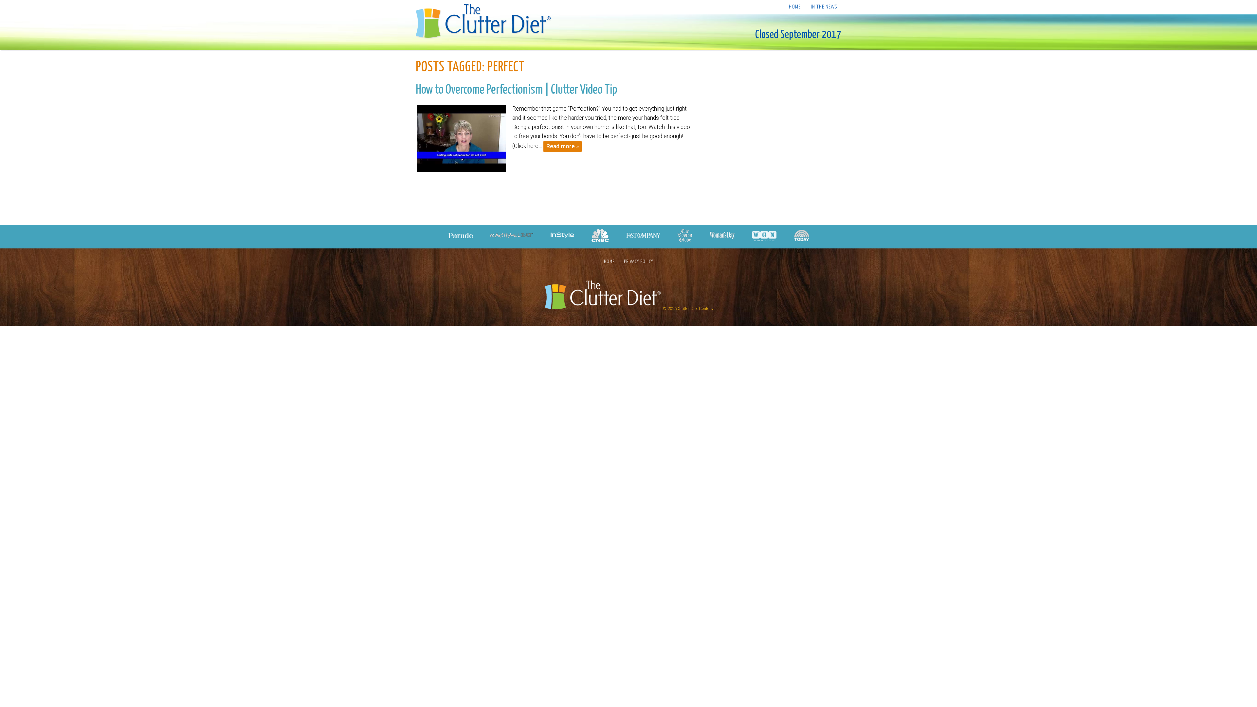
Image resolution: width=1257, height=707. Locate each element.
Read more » (562, 146)
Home (795, 7)
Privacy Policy (638, 261)
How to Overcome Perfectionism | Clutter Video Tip (516, 90)
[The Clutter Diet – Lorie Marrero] (485, 22)
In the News (824, 7)
